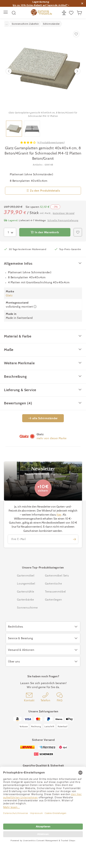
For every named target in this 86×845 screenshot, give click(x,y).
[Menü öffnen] (6, 13)
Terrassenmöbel (55, 591)
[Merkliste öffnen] (72, 12)
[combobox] (10, 232)
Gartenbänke (25, 599)
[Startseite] (41, 13)
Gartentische (53, 583)
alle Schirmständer (45, 418)
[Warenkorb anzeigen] (80, 12)
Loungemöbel (26, 583)
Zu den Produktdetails (45, 190)
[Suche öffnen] (13, 12)
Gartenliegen (53, 599)
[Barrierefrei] (64, 12)
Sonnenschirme (27, 607)
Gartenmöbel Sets (57, 575)
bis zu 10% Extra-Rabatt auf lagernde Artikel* (40, 5)
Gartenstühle (25, 591)
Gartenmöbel (25, 575)
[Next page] (77, 71)
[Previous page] (9, 71)
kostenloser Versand (63, 213)
